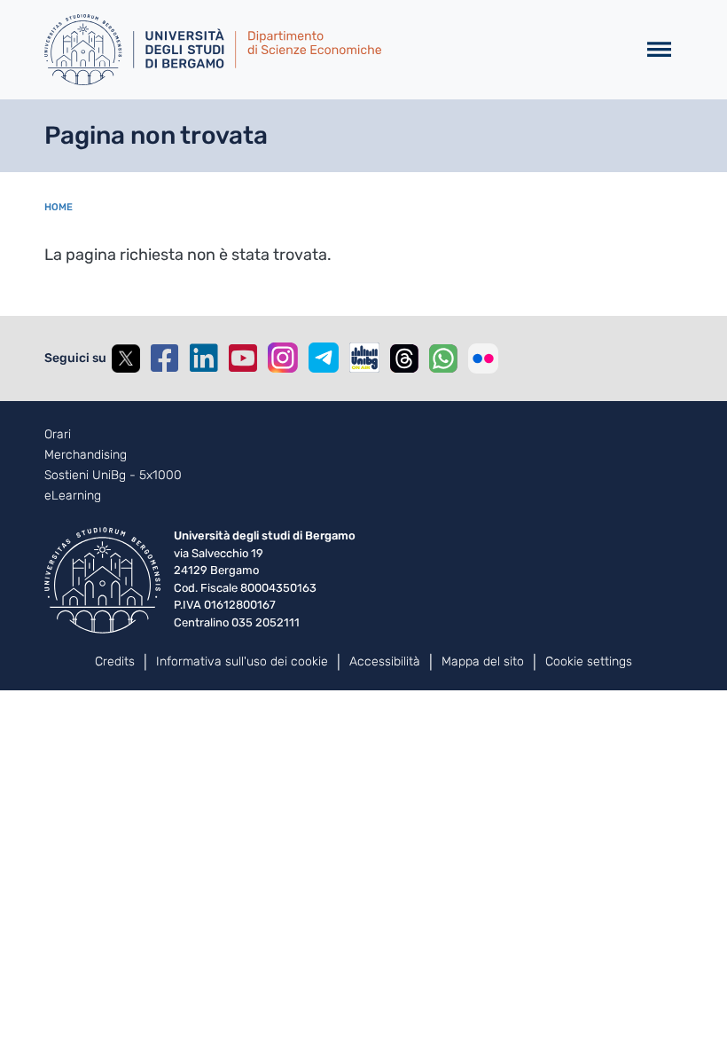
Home (58, 207)
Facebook (165, 358)
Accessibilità (384, 661)
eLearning (72, 496)
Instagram (283, 357)
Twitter (126, 358)
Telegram (324, 357)
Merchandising (85, 455)
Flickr (483, 358)
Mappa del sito (483, 661)
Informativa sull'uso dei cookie (242, 661)
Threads (404, 358)
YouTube (243, 358)
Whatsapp (443, 358)
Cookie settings (588, 661)
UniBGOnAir (364, 357)
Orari (57, 435)
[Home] (332, 49)
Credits (115, 661)
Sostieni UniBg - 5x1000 (113, 475)
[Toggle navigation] (659, 50)
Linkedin (204, 358)
